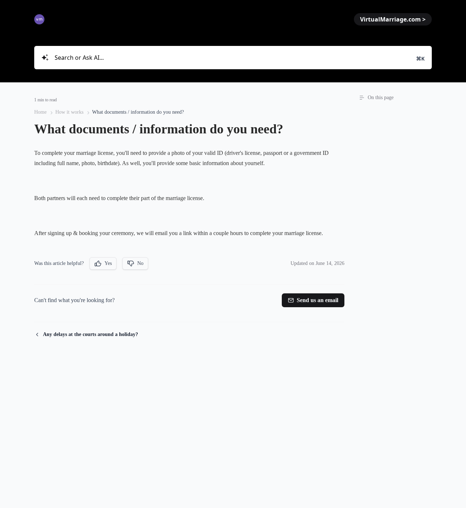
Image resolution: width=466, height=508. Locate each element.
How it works (69, 112)
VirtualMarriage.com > (393, 19)
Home (40, 112)
